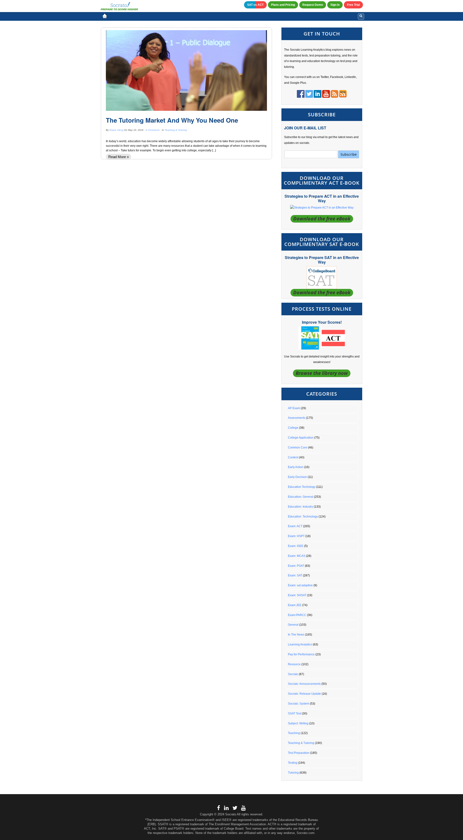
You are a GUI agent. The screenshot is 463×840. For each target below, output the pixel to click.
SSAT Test (294, 713)
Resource (294, 664)
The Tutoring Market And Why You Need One (172, 120)
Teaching (294, 733)
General (293, 624)
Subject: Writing (298, 723)
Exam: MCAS (296, 556)
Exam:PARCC (297, 615)
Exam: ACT (295, 526)
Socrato (293, 674)
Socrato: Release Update (304, 693)
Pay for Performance (301, 654)
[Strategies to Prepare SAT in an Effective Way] (322, 277)
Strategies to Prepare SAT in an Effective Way (322, 260)
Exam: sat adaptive (300, 585)
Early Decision (297, 477)
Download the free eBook (321, 218)
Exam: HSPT (296, 536)
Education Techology (301, 487)
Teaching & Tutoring (176, 130)
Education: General (300, 496)
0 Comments (153, 130)
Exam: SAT (295, 575)
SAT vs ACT (255, 5)
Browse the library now (322, 373)
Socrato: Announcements (304, 684)
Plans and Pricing (283, 5)
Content (293, 457)
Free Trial (353, 5)
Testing (292, 762)
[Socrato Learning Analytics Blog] (104, 16)
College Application (300, 437)
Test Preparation (298, 753)
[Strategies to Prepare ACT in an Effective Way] (322, 207)
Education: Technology (303, 516)
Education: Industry (300, 506)
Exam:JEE (294, 605)
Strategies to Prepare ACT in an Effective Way (322, 198)
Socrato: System (298, 703)
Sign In (335, 5)
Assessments (296, 418)
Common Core (297, 447)
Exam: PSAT (296, 565)
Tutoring (293, 772)
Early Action (295, 467)
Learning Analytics (300, 644)
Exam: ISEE (295, 546)
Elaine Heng (116, 130)
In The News (296, 634)
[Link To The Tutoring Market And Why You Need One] (186, 70)
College (293, 427)
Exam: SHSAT (297, 595)
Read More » (118, 157)
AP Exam (294, 408)
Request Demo (312, 5)
